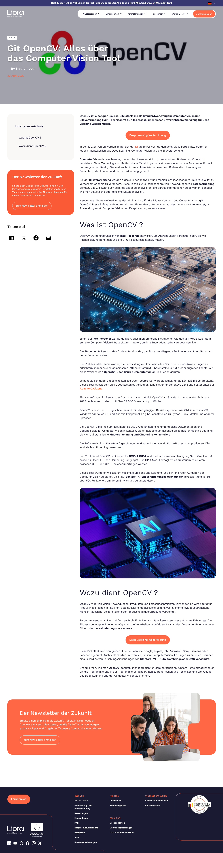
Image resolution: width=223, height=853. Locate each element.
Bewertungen (81, 813)
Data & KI (12, 38)
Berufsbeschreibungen (121, 827)
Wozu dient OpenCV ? (32, 146)
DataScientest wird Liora (122, 832)
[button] (212, 3)
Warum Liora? (178, 14)
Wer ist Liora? (81, 800)
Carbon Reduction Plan (156, 800)
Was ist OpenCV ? (30, 137)
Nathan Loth (26, 68)
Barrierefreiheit (152, 805)
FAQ (76, 823)
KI (136, 146)
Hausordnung (81, 818)
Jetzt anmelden (204, 14)
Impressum (79, 832)
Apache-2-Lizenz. (91, 388)
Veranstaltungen (135, 14)
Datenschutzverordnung (86, 827)
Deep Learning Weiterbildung (147, 135)
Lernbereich (18, 799)
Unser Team (116, 800)
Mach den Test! (164, 3)
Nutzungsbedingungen (85, 842)
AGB (76, 837)
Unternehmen (112, 14)
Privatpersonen (89, 14)
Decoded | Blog (117, 823)
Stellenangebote (118, 805)
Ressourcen (157, 14)
